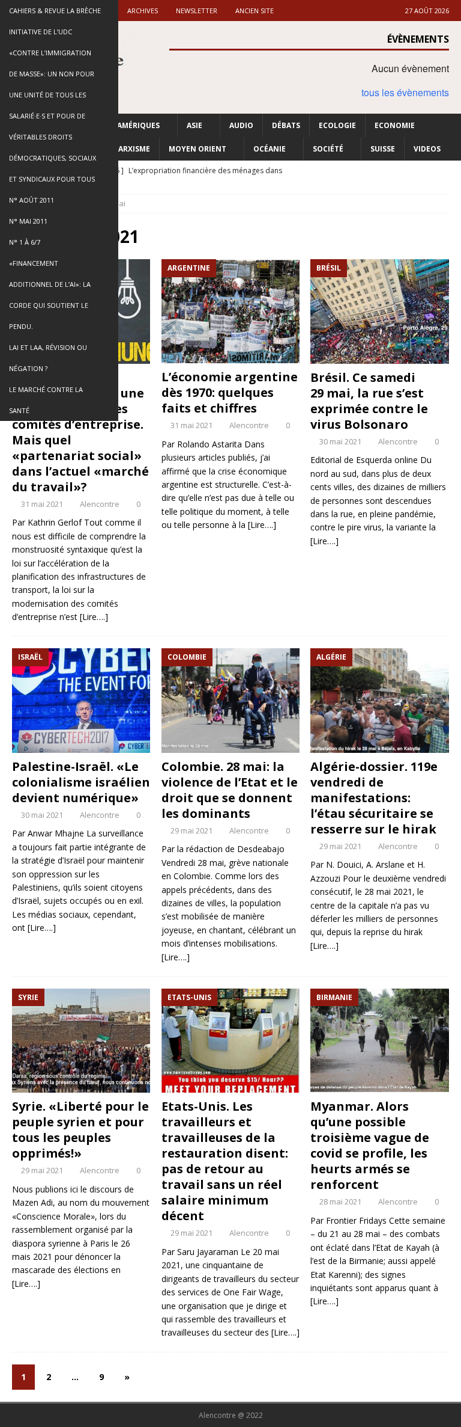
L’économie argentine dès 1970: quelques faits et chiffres (229, 392)
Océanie (269, 149)
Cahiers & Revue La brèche (55, 10)
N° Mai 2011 (28, 221)
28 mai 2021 (340, 1201)
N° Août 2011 (31, 199)
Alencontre (99, 504)
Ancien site (254, 10)
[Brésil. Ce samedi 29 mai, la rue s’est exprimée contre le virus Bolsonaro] (379, 311)
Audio (241, 125)
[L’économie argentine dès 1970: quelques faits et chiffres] (230, 311)
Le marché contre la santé (46, 400)
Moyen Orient (197, 149)
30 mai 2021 (340, 441)
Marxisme (131, 149)
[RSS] (450, 171)
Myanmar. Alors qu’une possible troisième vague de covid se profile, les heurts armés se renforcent (369, 1145)
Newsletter (196, 10)
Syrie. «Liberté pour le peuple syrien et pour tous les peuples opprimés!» (80, 1129)
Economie (395, 125)
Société (328, 149)
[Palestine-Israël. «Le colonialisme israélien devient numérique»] (81, 700)
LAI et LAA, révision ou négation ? (48, 358)
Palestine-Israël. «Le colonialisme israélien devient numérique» (81, 782)
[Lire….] (94, 616)
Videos (427, 149)
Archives (142, 10)
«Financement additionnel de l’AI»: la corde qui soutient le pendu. (50, 295)
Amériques (138, 125)
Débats (286, 125)
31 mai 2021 (42, 504)
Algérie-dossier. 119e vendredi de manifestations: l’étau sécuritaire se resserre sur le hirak (374, 797)
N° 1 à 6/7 (24, 242)
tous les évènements (405, 92)
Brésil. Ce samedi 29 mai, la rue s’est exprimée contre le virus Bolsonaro (369, 400)
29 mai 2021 (191, 830)
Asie (194, 125)
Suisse (382, 149)
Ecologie (337, 125)
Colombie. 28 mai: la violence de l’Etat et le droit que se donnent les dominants (229, 789)
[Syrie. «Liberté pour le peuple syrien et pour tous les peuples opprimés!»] (81, 1041)
